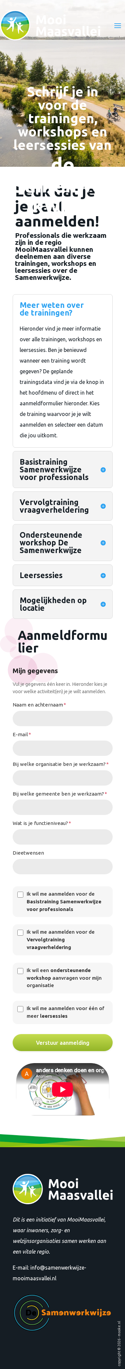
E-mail (22, 734)
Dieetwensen (28, 853)
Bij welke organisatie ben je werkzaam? (61, 764)
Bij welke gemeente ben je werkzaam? (60, 794)
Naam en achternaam (39, 705)
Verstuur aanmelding (62, 1042)
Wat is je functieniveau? (42, 823)
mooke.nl (119, 1328)
